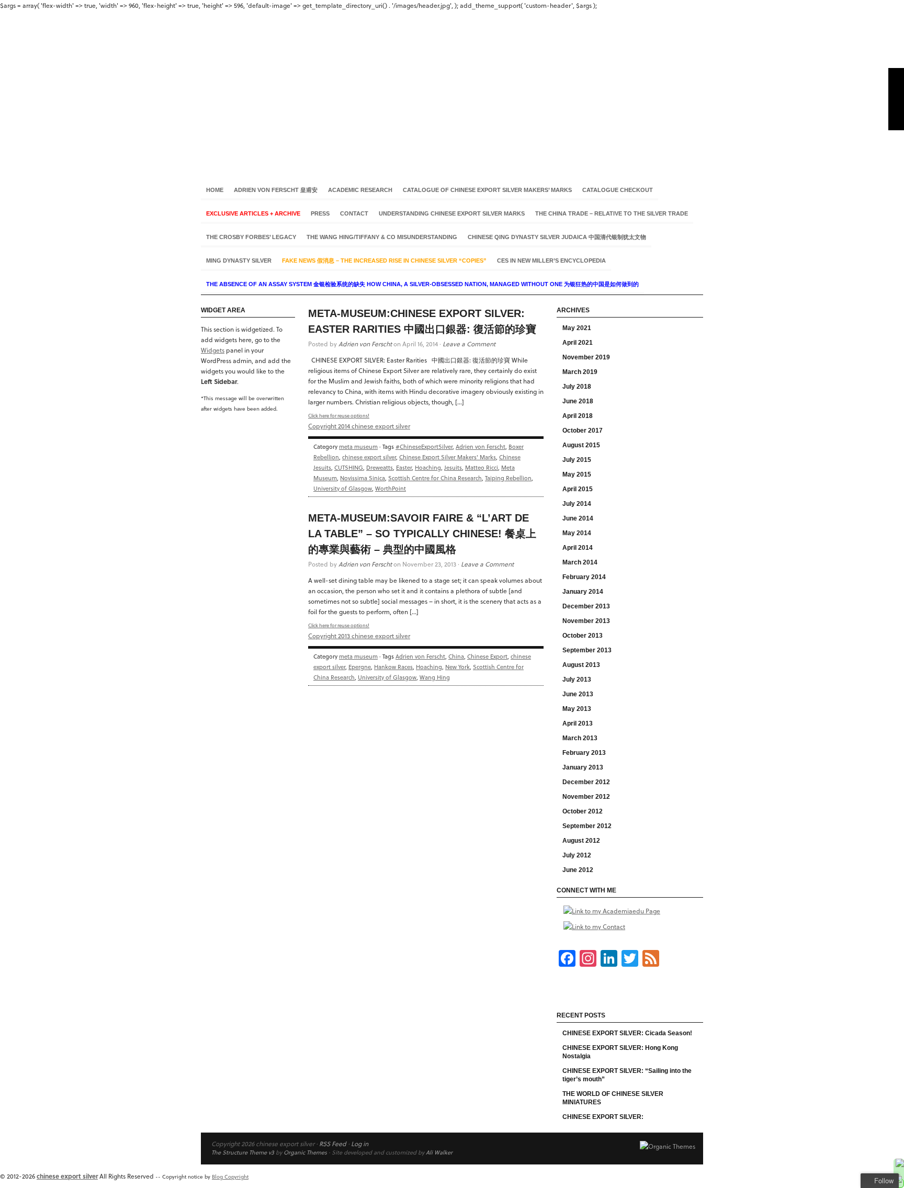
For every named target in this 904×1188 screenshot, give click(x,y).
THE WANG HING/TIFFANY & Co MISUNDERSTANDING (382, 237)
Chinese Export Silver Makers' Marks (447, 456)
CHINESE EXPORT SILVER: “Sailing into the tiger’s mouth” (627, 1075)
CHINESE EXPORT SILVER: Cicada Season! (627, 1033)
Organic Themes (305, 1152)
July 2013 (576, 679)
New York (457, 666)
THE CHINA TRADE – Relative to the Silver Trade (611, 213)
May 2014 (576, 533)
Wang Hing (435, 677)
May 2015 (576, 474)
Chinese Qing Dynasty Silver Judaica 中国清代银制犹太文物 (557, 237)
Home (214, 190)
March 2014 (579, 562)
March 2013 (579, 738)
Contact (354, 213)
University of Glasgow (342, 488)
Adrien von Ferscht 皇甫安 (276, 190)
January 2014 (582, 591)
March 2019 (579, 372)
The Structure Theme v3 (242, 1152)
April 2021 (577, 342)
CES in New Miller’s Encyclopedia (551, 260)
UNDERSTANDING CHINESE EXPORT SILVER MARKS (452, 213)
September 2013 (587, 650)
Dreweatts (379, 467)
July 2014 (576, 503)
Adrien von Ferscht (365, 343)
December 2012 (586, 782)
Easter (404, 467)
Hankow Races (393, 666)
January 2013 (582, 767)
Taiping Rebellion (508, 477)
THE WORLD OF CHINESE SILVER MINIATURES (612, 1098)
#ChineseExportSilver (424, 446)
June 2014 (577, 518)
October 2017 (582, 430)
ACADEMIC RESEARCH (360, 190)
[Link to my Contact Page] (594, 926)
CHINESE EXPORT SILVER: (602, 1117)
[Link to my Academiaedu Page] (611, 911)
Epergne (359, 666)
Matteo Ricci (481, 467)
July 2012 (576, 855)
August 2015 (581, 445)
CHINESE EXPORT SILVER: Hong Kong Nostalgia (620, 1052)
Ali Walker (439, 1152)
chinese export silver (452, 88)
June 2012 (577, 870)
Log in (359, 1143)
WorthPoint (390, 488)
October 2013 (582, 635)
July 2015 (576, 459)
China (456, 656)
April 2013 (577, 723)
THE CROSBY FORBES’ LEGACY (251, 237)
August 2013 (581, 665)
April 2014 (577, 547)
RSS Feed (332, 1143)
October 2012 (582, 811)
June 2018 (577, 401)
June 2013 (577, 694)
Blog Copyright (230, 1176)
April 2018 (577, 416)
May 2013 (576, 708)
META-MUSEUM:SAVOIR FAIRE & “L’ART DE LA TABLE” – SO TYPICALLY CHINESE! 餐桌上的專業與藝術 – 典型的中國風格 (422, 533)
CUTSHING (348, 467)
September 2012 (587, 826)
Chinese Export (487, 656)
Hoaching (428, 467)
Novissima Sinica (362, 477)
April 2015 (577, 489)
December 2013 (586, 606)
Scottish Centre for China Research (435, 477)
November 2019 (586, 357)
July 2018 (576, 386)
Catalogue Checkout (617, 190)
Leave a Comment (469, 343)
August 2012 (581, 840)
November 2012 (586, 796)
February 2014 (584, 577)
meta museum (358, 446)
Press (320, 213)
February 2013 (584, 752)
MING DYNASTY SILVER (239, 260)
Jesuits (453, 467)
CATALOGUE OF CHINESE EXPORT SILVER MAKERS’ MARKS (487, 190)
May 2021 (576, 328)
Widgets (212, 350)
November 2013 (586, 621)
